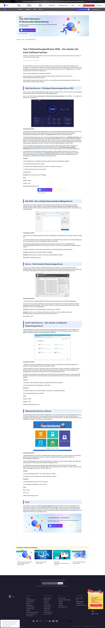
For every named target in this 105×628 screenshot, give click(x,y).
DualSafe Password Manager (32, 612)
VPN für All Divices (48, 614)
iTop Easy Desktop (30, 601)
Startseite (19, 39)
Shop (79, 5)
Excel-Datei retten (74, 510)
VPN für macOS (47, 599)
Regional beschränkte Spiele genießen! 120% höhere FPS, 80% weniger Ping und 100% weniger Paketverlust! (53, 1)
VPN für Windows (47, 598)
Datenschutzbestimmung (10, 624)
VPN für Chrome (47, 606)
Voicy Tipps (60, 605)
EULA (96, 626)
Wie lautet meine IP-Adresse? (64, 599)
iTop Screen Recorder (30, 599)
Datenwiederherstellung (30, 39)
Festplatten (26, 417)
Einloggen (98, 5)
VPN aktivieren (79, 603)
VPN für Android (47, 605)
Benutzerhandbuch (80, 601)
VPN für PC (46, 601)
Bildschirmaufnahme (62, 606)
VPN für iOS (46, 603)
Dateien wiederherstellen (31, 69)
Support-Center (79, 598)
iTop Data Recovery (30, 606)
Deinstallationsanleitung (81, 605)
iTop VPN (28, 598)
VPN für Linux (47, 610)
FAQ (77, 599)
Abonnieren (60, 583)
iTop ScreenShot (29, 605)
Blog (40, 9)
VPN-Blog (60, 601)
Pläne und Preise (29, 615)
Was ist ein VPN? (61, 598)
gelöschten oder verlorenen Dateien (45, 145)
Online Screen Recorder (31, 614)
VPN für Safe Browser (48, 612)
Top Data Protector (30, 608)
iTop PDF (28, 610)
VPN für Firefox (47, 608)
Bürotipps (60, 603)
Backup (36, 154)
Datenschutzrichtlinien (87, 626)
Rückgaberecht (77, 626)
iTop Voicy (28, 603)
